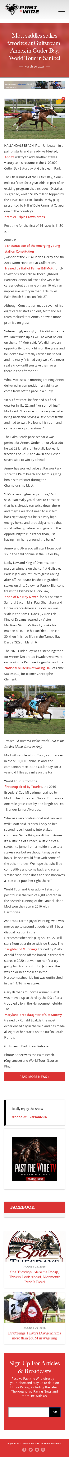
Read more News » (34, 1077)
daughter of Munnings (21, 949)
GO (55, 1412)
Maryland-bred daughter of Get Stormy (33, 1015)
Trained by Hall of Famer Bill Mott (29, 268)
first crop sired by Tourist (23, 787)
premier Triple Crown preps (25, 217)
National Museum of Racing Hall (28, 668)
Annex (9, 157)
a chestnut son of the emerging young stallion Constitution (32, 249)
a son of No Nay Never (21, 597)
